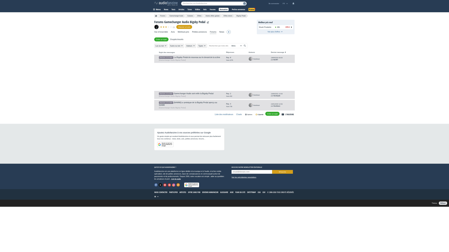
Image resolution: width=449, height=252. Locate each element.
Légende (260, 114)
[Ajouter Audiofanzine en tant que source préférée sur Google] (165, 144)
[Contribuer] (229, 32)
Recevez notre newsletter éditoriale (247, 167)
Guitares (190, 16)
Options (249, 114)
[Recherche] (244, 3)
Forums (162, 16)
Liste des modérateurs (224, 114)
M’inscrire (282, 172)
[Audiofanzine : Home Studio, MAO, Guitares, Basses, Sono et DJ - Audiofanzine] (166, 3)
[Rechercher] (245, 45)
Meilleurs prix (183, 32)
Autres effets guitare (212, 16)
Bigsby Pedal (172, 60)
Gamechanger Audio (176, 16)
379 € (287, 27)
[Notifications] (293, 3)
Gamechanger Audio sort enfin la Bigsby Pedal (194, 93)
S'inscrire (289, 114)
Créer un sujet (161, 39)
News (221, 32)
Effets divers (228, 16)
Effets (199, 16)
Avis (173, 32)
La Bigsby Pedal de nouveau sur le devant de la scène (197, 57)
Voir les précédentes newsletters (244, 177)
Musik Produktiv (265, 27)
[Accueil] (156, 16)
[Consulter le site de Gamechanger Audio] (207, 22)
